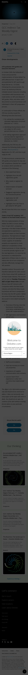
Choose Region (8, 353)
